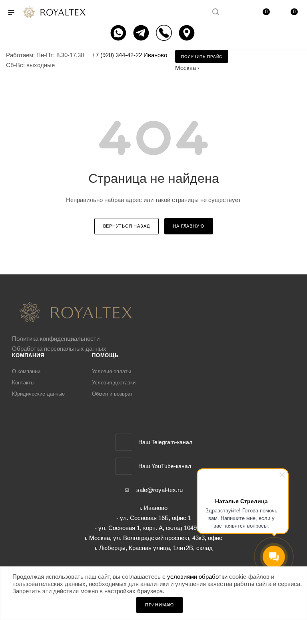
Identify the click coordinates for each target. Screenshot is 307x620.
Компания (28, 355)
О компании (26, 371)
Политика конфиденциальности (56, 338)
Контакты (23, 383)
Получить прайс (201, 56)
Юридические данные (38, 394)
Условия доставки (114, 383)
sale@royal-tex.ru (159, 489)
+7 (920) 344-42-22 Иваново (129, 55)
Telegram (123, 442)
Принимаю (159, 604)
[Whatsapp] (119, 33)
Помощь (105, 355)
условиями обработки (197, 576)
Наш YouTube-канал (164, 466)
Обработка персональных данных (59, 348)
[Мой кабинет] (234, 12)
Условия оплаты (111, 371)
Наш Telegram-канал (165, 442)
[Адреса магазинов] (188, 33)
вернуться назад (126, 226)
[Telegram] (142, 33)
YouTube (123, 466)
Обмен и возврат (112, 394)
